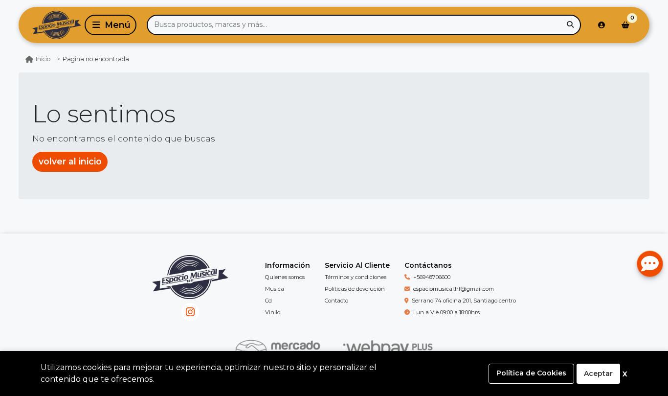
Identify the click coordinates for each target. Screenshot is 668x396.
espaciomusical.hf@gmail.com (453, 288)
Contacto (336, 300)
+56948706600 (431, 277)
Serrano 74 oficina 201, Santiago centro (464, 300)
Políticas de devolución (355, 288)
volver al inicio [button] (70, 161)
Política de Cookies (531, 373)
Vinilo (272, 312)
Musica (274, 288)
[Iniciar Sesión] (601, 25)
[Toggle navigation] (110, 25)
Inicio (43, 59)
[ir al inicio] (190, 284)
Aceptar (598, 373)
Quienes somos (285, 277)
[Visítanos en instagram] (190, 312)
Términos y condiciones (355, 277)
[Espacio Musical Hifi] (49, 25)
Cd (268, 300)
